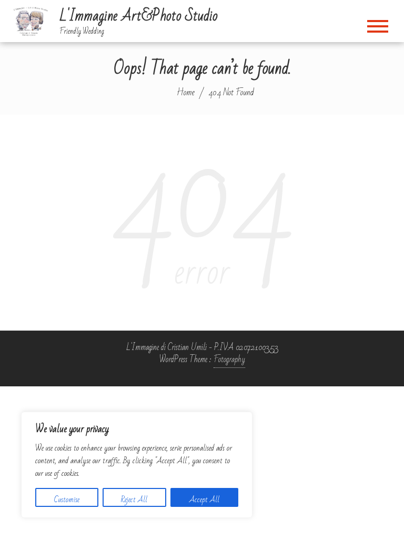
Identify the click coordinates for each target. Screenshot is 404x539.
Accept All (204, 499)
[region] (136, 465)
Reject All (134, 499)
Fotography (229, 359)
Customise (66, 499)
